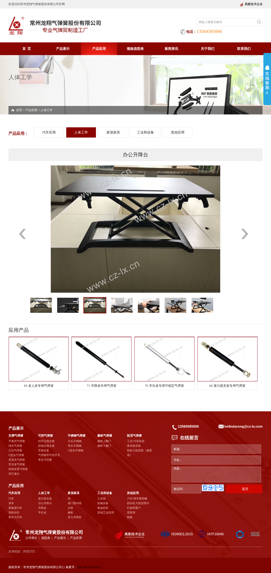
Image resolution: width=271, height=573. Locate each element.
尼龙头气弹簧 (16, 459)
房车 (11, 503)
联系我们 (244, 48)
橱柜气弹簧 (104, 435)
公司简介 (31, 538)
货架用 (131, 512)
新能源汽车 (15, 507)
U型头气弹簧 (16, 455)
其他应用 (177, 132)
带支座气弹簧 (16, 464)
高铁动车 (13, 512)
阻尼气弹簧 (134, 435)
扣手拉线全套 (46, 441)
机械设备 (102, 503)
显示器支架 (45, 498)
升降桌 (42, 507)
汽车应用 (49, 132)
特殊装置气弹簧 (18, 469)
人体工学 (47, 110)
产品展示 (63, 48)
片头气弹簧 (15, 450)
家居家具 (113, 132)
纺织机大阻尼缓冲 (138, 503)
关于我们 (207, 48)
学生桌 (42, 512)
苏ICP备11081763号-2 (89, 567)
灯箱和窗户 (134, 507)
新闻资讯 (171, 48)
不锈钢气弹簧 (77, 435)
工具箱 (101, 498)
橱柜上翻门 (104, 441)
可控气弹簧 (45, 435)
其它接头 (13, 473)
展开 (267, 80)
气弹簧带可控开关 (49, 455)
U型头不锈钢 (75, 450)
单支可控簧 (45, 459)
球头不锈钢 (75, 445)
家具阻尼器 (134, 445)
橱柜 (70, 512)
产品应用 (99, 48)
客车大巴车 (15, 517)
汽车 (11, 498)
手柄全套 (43, 450)
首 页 (26, 48)
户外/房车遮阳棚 (137, 498)
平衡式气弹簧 (16, 441)
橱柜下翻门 (104, 445)
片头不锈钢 (75, 441)
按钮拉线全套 (46, 445)
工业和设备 (145, 132)
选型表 (45, 538)
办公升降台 (45, 503)
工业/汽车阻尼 (135, 441)
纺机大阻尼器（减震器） (139, 453)
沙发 (70, 507)
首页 (19, 110)
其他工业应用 (105, 512)
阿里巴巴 (29, 551)
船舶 (130, 517)
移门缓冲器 (75, 503)
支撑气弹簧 (15, 435)
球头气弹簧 (15, 445)
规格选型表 (135, 48)
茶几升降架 (75, 517)
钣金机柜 (102, 507)
